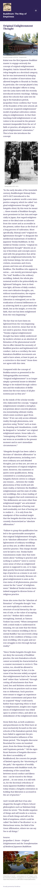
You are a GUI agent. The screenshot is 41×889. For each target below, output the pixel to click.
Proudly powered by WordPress (11, 886)
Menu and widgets (36, 12)
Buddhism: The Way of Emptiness (15, 15)
